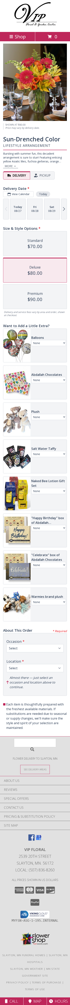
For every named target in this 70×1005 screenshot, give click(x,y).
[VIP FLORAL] (35, 26)
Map (36, 1001)
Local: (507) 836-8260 (35, 870)
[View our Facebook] (31, 839)
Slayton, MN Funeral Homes (24, 955)
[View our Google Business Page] (38, 839)
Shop (20, 36)
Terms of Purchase (46, 982)
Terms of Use (35, 989)
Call (13, 1001)
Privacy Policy (17, 982)
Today (43, 194)
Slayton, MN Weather (26, 969)
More (9, 166)
